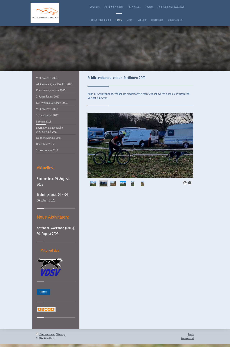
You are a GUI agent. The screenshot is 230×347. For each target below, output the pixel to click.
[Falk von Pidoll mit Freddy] (132, 183)
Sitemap (60, 334)
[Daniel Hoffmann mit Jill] (93, 183)
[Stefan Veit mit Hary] (123, 183)
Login (191, 334)
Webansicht (187, 338)
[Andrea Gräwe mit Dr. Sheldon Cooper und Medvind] (113, 183)
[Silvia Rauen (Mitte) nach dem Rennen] (142, 183)
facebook (43, 292)
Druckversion (47, 334)
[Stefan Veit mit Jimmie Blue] (140, 146)
